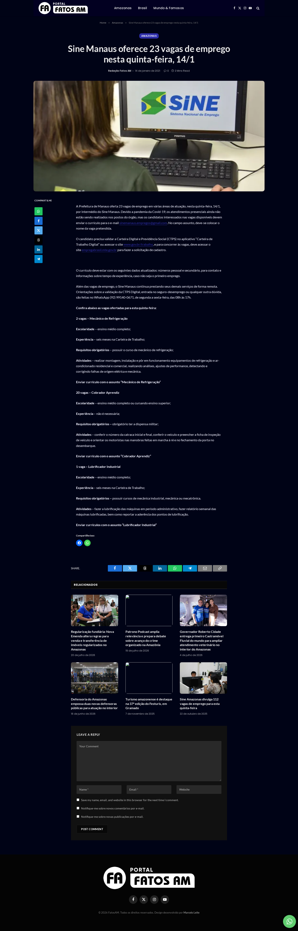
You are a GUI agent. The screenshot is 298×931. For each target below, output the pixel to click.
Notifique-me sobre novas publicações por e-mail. (112, 816)
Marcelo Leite (191, 912)
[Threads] (38, 240)
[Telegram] (38, 259)
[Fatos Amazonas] (63, 8)
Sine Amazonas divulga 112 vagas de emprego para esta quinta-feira (200, 703)
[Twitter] (38, 230)
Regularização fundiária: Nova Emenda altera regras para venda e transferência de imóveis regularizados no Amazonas (92, 640)
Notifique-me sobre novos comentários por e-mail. (112, 808)
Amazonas (123, 8)
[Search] (257, 8)
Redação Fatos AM (119, 70)
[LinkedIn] (38, 249)
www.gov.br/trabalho (138, 244)
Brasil (142, 8)
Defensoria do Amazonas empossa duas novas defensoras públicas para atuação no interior (94, 703)
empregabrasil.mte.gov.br (99, 250)
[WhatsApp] (38, 211)
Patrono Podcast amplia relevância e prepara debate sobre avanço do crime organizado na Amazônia (145, 638)
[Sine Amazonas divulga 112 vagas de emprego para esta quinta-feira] (203, 678)
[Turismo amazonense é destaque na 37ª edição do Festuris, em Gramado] (149, 678)
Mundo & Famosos (168, 8)
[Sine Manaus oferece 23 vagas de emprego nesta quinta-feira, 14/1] (149, 136)
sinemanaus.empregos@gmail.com (143, 223)
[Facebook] (38, 221)
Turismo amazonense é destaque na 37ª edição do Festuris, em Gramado (148, 703)
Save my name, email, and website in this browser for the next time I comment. (130, 800)
